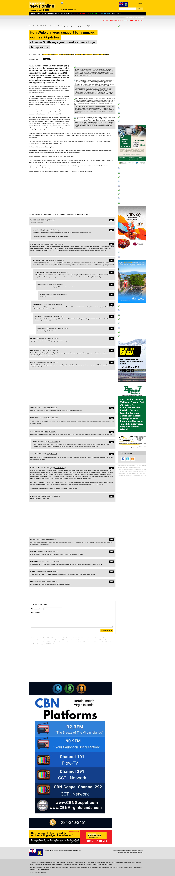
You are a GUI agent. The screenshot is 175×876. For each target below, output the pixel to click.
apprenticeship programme (101, 54)
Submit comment (106, 630)
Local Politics (66, 13)
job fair (44, 54)
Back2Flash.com (138, 852)
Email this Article (33, 59)
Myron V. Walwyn (53, 54)
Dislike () (52, 220)
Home (33, 13)
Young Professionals (50, 13)
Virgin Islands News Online (44, 26)
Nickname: (35, 609)
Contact (140, 3)
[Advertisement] (72, 191)
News (38, 13)
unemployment (87, 54)
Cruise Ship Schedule (65, 850)
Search (138, 8)
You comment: (37, 612)
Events (56, 850)
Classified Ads (77, 850)
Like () (47, 220)
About (119, 13)
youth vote (78, 54)
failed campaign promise (66, 54)
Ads (113, 13)
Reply (111, 220)
